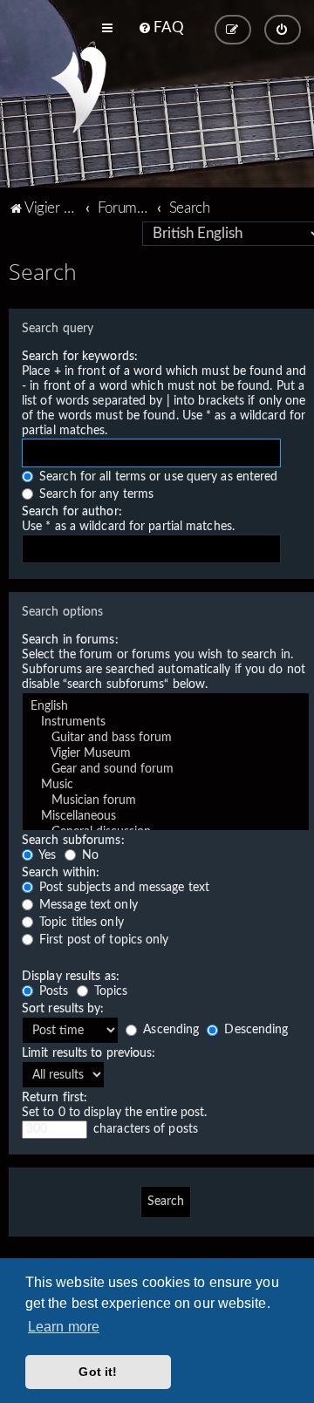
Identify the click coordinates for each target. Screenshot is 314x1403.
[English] (166, 707)
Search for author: (72, 512)
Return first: (54, 1098)
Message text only (87, 905)
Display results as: (70, 977)
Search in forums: (70, 640)
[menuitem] (160, 28)
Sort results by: (63, 1009)
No (88, 855)
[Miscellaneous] (166, 817)
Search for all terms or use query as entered (157, 477)
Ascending (169, 1030)
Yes (46, 855)
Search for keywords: (80, 357)
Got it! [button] (97, 1372)
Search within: (60, 873)
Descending (254, 1030)
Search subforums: (73, 840)
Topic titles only (80, 922)
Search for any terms (95, 494)
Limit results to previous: (89, 1053)
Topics (109, 991)
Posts (52, 991)
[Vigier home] (79, 89)
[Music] (166, 785)
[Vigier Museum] (166, 754)
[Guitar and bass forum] (166, 738)
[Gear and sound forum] (166, 770)
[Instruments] (166, 723)
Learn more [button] (63, 1326)
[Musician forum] (166, 801)
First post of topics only (102, 940)
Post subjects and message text (122, 888)
